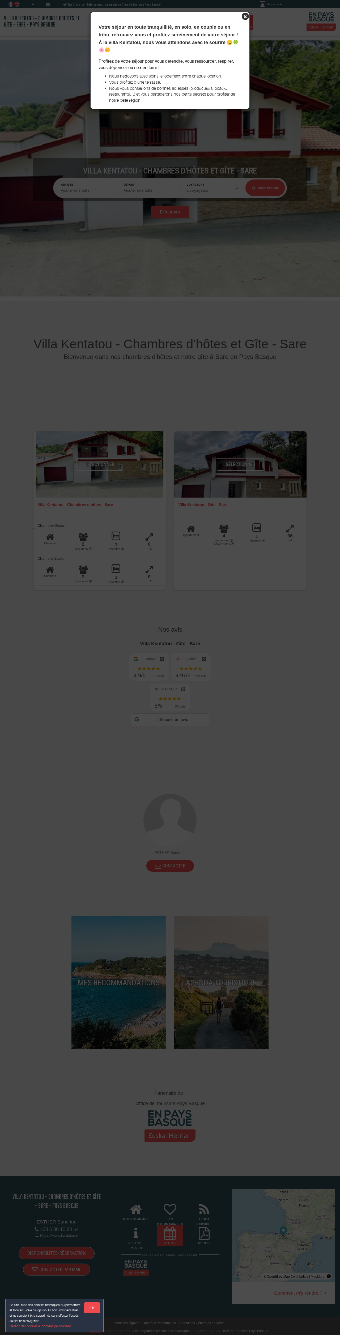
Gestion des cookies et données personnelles (40, 1326)
